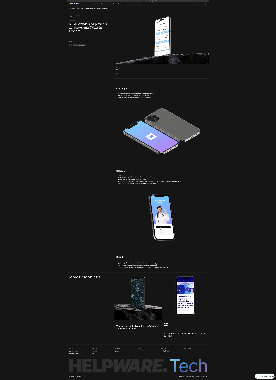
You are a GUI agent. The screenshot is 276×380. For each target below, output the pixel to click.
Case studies (140, 350)
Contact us (117, 350)
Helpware (79, 376)
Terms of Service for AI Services (192, 376)
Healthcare (94, 351)
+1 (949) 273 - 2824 (165, 351)
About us (117, 351)
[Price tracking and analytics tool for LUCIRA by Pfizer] (185, 308)
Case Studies (75, 8)
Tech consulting (72, 350)
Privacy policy (204, 376)
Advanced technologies (74, 353)
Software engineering (73, 351)
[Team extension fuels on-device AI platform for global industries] (138, 308)
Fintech (93, 353)
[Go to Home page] (75, 4)
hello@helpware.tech (165, 350)
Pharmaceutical (95, 350)
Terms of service (180, 376)
